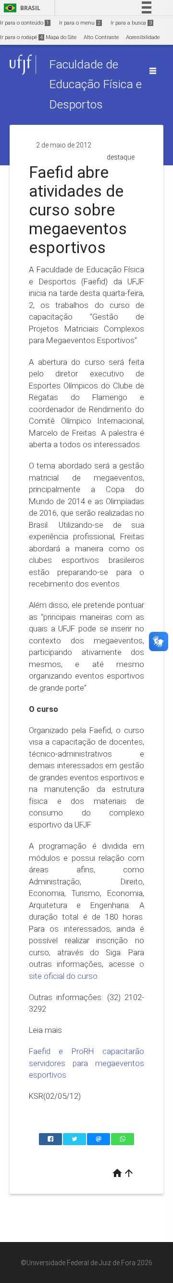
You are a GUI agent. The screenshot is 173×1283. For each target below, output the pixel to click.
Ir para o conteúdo (24, 23)
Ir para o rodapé (21, 37)
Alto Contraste (101, 37)
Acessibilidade (143, 37)
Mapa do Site (61, 37)
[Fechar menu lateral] (153, 71)
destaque (121, 157)
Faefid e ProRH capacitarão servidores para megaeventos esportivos (86, 1063)
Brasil (20, 8)
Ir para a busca (131, 23)
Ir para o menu (79, 23)
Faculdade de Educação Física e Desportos (95, 84)
